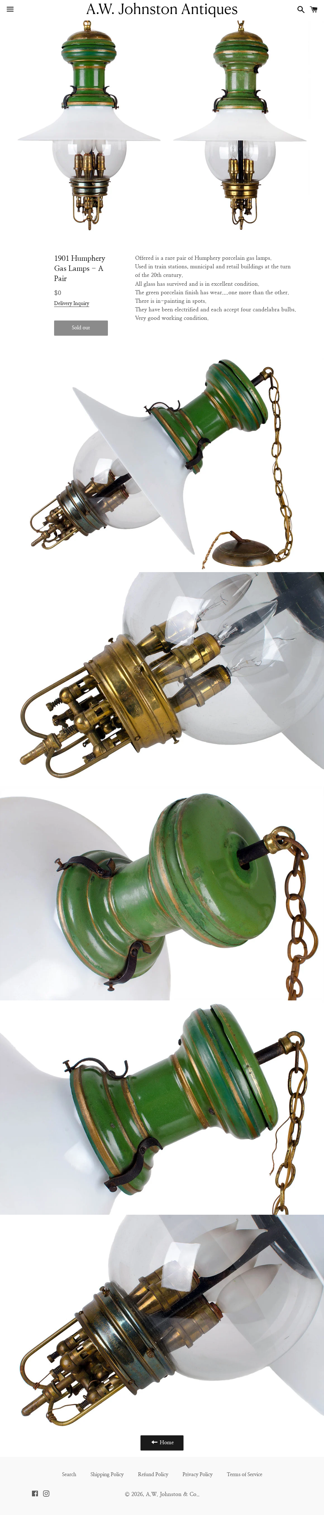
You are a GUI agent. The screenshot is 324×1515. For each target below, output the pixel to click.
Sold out (81, 327)
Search (69, 1474)
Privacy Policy (198, 1474)
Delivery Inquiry (71, 303)
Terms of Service (244, 1474)
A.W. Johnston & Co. (172, 1494)
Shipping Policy (107, 1474)
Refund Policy (153, 1474)
